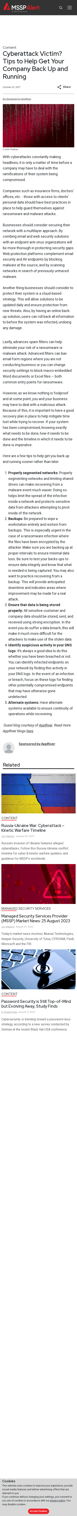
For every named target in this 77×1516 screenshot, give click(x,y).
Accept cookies (38, 1511)
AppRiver (45, 725)
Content (9, 47)
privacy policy (57, 1500)
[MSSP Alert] (21, 8)
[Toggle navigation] (69, 7)
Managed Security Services (26, 909)
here (29, 731)
